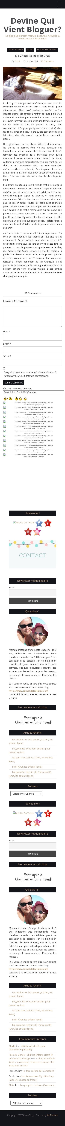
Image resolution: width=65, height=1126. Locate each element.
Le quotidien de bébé (46, 49)
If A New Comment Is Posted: (17, 388)
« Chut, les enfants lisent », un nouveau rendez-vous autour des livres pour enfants (32, 1062)
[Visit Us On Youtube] (28, 531)
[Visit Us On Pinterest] (47, 522)
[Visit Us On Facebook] (39, 522)
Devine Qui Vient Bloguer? (32, 25)
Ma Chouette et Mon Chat (32, 56)
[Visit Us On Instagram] (36, 531)
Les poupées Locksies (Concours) (37, 1085)
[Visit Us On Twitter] (24, 522)
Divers (30, 49)
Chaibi (12, 1046)
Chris (11, 1085)
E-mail (7, 343)
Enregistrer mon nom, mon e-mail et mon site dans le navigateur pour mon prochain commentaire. (30, 374)
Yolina (17, 61)
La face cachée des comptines (38, 1070)
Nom (6, 331)
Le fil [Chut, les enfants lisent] (27, 766)
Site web (7, 356)
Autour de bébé (16, 49)
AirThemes (52, 1115)
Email (11, 587)
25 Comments (47, 61)
